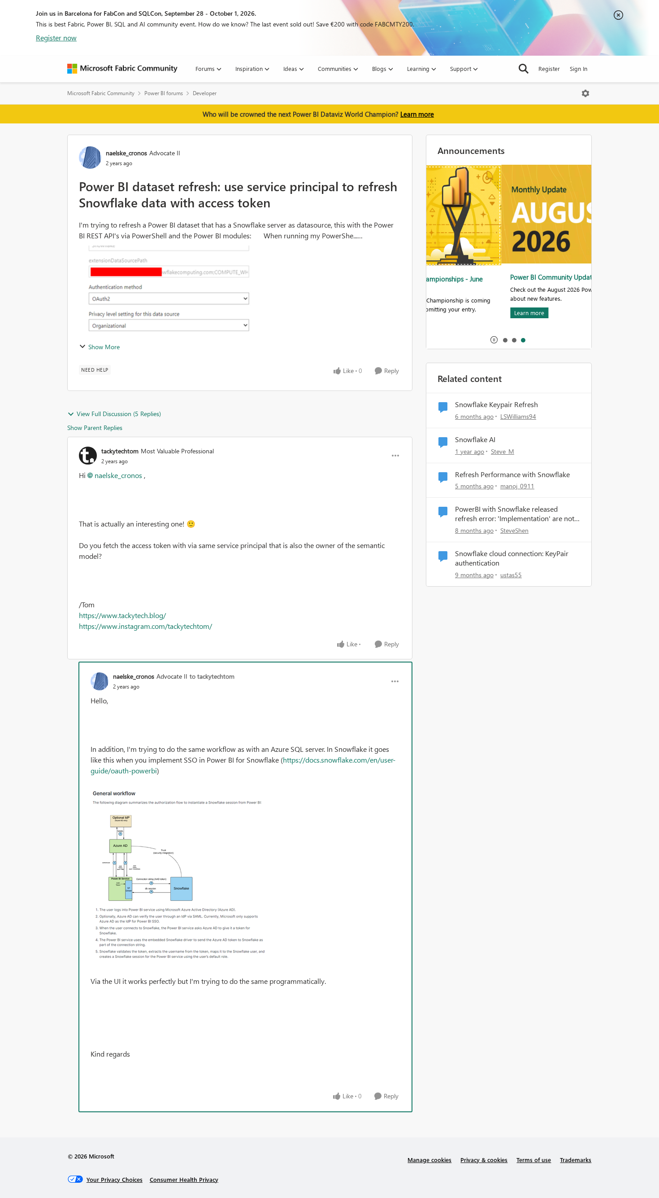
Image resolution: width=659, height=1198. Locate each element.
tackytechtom (120, 451)
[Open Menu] (585, 93)
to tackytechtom (212, 676)
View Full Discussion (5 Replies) (119, 413)
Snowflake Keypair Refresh (496, 404)
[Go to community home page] (122, 69)
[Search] (523, 68)
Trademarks (575, 1159)
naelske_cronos (126, 153)
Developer (205, 93)
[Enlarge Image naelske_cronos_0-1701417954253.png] (180, 876)
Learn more (417, 114)
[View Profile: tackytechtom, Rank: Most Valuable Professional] (88, 456)
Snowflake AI (475, 439)
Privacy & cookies (483, 1159)
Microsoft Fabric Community (100, 93)
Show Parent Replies (94, 427)
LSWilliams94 (518, 416)
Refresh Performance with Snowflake (512, 474)
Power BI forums (163, 93)
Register (549, 68)
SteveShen (514, 530)
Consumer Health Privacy (184, 1179)
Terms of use (533, 1159)
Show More (104, 346)
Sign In (578, 68)
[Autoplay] (494, 339)
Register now (56, 37)
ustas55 (511, 574)
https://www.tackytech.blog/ (122, 615)
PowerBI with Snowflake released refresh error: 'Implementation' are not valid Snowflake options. (514, 514)
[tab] (504, 339)
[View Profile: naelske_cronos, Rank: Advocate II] (90, 157)
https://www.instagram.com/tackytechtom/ (145, 626)
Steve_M (502, 451)
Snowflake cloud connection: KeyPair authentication (511, 558)
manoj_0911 (517, 486)
